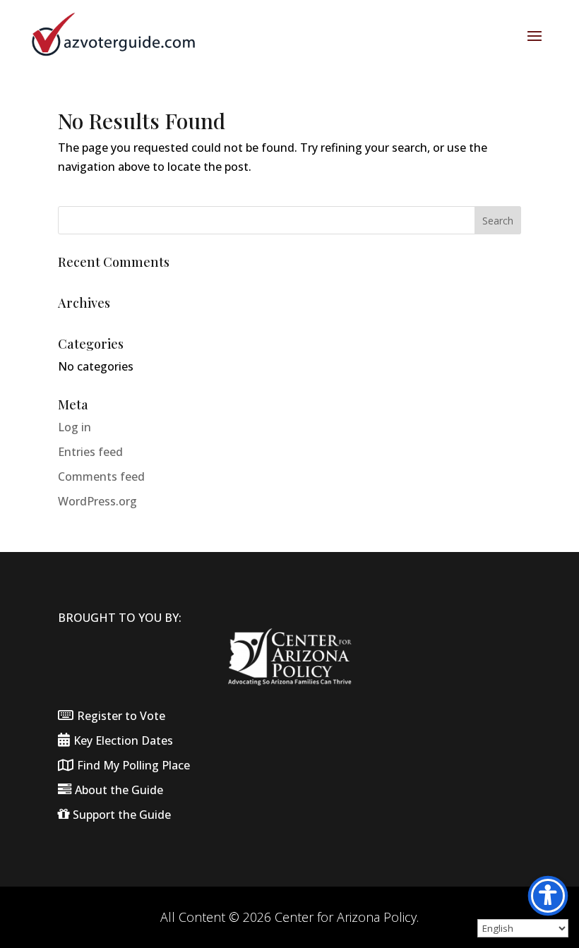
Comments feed (101, 476)
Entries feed (90, 452)
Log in (74, 427)
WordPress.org (97, 501)
